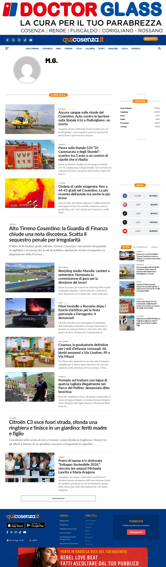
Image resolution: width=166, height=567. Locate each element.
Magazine (113, 48)
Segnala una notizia (68, 528)
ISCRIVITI (153, 231)
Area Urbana (32, 48)
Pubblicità (64, 524)
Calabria (90, 48)
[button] (146, 38)
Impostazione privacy (69, 543)
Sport (101, 48)
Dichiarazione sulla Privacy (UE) (68, 538)
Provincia (47, 48)
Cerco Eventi (65, 532)
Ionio (58, 48)
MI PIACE (153, 196)
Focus (124, 48)
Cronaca (135, 48)
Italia (79, 48)
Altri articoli (58, 498)
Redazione (64, 520)
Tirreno (68, 48)
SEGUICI (153, 205)
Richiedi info (136, 532)
